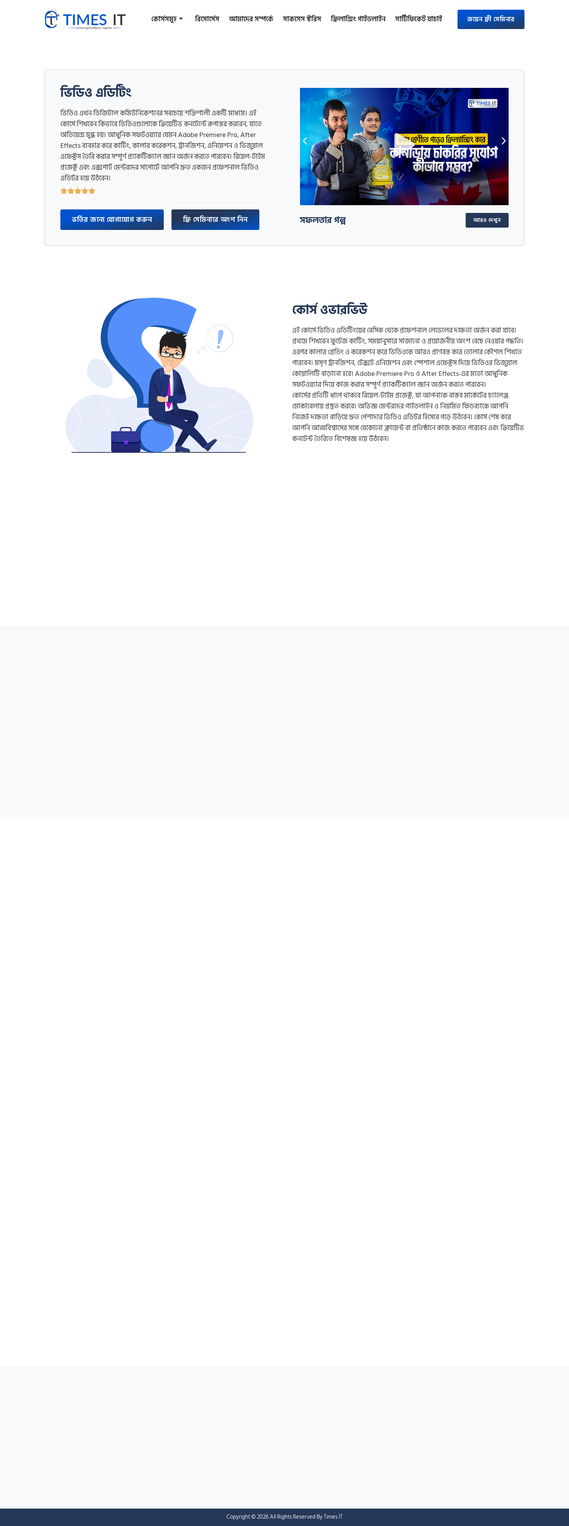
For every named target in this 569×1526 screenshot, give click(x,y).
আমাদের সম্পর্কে (251, 19)
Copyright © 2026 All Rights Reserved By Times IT (284, 1517)
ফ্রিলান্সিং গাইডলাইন (358, 19)
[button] (404, 146)
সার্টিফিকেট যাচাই (418, 19)
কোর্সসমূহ (164, 19)
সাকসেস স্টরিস (302, 19)
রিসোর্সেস (207, 19)
